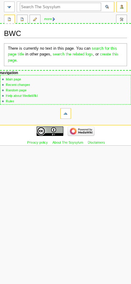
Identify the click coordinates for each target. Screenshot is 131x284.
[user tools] (121, 7)
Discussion (22, 20)
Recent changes (18, 85)
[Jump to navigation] (9, 7)
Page (9, 20)
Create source (35, 20)
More (48, 19)
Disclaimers (96, 142)
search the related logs (73, 54)
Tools (121, 20)
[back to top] (65, 113)
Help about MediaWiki (21, 96)
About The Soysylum (67, 142)
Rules (10, 101)
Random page (16, 90)
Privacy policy (37, 142)
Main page (13, 79)
